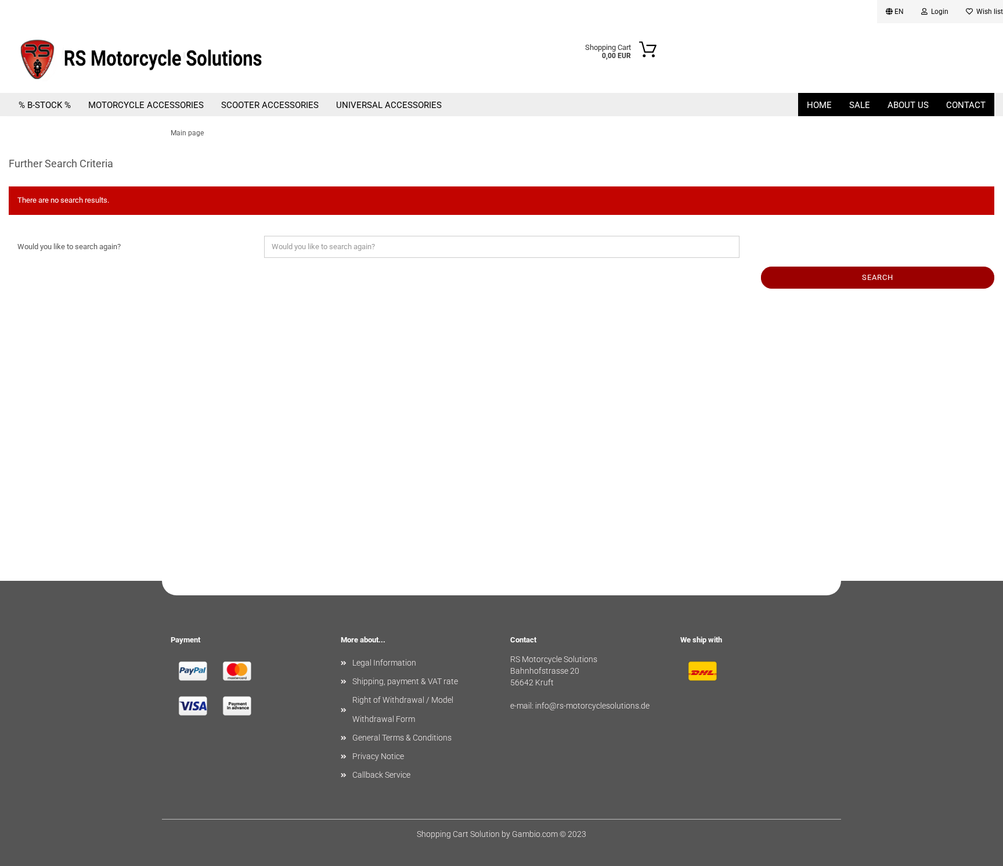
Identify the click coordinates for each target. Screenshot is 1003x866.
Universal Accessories (389, 105)
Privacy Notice (378, 756)
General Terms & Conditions (402, 737)
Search (877, 277)
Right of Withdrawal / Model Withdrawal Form (402, 709)
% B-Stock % (45, 105)
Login (938, 12)
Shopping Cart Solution (458, 834)
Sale (859, 105)
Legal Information (384, 662)
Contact (966, 105)
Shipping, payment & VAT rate (405, 681)
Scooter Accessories (270, 105)
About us (908, 105)
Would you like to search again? (69, 246)
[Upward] (971, 848)
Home (819, 105)
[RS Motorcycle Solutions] (161, 58)
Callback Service (381, 774)
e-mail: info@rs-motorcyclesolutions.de (580, 705)
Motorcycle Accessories (146, 105)
